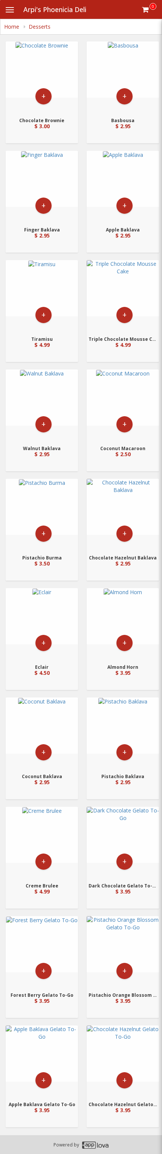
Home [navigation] (12, 26)
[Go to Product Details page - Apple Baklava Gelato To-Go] (42, 1061)
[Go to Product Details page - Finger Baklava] (42, 186)
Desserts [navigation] (39, 26)
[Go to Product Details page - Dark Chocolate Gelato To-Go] (123, 842)
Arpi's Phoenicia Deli (54, 9)
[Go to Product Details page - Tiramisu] (42, 295)
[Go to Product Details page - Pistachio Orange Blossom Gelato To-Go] (123, 951)
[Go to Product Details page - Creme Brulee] (42, 842)
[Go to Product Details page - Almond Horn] (123, 623)
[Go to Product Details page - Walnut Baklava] (42, 405)
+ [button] (43, 96)
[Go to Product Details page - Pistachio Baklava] (123, 733)
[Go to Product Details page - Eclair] (42, 623)
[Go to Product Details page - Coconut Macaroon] (123, 405)
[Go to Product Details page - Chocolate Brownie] (42, 77)
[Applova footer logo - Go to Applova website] (95, 1145)
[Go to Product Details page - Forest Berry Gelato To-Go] (42, 951)
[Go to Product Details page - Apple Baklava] (123, 186)
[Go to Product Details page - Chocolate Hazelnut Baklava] (123, 514)
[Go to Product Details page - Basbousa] (123, 77)
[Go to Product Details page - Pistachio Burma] (42, 514)
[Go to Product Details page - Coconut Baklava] (42, 733)
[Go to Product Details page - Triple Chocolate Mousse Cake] (123, 295)
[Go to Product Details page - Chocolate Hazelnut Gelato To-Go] (123, 1061)
